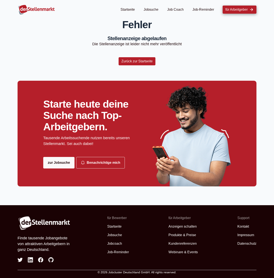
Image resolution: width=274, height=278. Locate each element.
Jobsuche (151, 9)
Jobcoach (114, 243)
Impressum (245, 235)
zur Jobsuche (59, 162)
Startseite (128, 9)
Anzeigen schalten (182, 226)
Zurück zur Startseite (137, 61)
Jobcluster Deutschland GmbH (129, 272)
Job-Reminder (203, 9)
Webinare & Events (183, 252)
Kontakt (243, 226)
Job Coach (175, 9)
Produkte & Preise (182, 235)
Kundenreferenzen (182, 243)
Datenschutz (246, 243)
